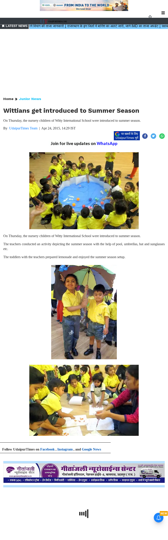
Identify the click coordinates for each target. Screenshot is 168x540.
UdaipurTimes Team (23, 128)
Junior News (30, 99)
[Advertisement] (84, 63)
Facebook (47, 449)
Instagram (65, 449)
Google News (91, 449)
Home (8, 99)
